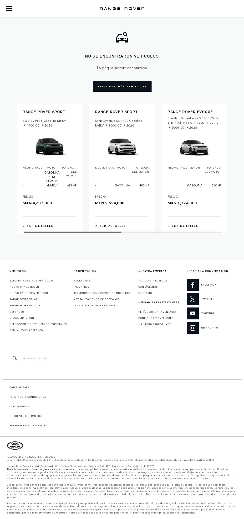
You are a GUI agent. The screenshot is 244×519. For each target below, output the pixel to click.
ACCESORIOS (82, 280)
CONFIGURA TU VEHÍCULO (155, 318)
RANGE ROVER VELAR (24, 299)
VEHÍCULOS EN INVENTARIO (157, 311)
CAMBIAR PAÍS (19, 387)
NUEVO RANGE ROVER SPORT (29, 293)
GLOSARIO (145, 293)
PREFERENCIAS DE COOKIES (28, 425)
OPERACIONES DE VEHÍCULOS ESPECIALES (38, 324)
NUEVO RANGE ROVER (24, 286)
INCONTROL (81, 286)
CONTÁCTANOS (148, 286)
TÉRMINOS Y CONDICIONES (28, 396)
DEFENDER (17, 311)
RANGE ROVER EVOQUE (25, 305)
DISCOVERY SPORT (22, 317)
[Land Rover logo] (122, 8)
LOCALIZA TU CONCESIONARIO (94, 305)
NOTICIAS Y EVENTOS (153, 280)
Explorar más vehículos (122, 86)
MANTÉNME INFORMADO (155, 324)
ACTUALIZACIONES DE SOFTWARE (97, 299)
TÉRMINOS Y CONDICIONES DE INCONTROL (102, 293)
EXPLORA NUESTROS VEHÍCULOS (32, 280)
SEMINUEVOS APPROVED (26, 330)
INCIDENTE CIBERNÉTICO (26, 416)
